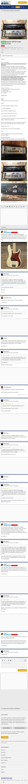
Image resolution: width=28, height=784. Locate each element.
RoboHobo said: (5, 447)
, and (9, 201)
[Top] (2, 782)
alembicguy (4, 47)
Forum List (3, 749)
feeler (22, 48)
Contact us (3, 762)
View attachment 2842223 (7, 287)
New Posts (3, 752)
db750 (18, 48)
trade (2, 50)
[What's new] (21, 7)
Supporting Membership (6, 757)
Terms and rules (10, 780)
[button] (2, 7)
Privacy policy (17, 780)
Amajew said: (5, 355)
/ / (10, 47)
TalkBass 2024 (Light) (7, 778)
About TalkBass (4, 760)
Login (2, 769)
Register (2, 772)
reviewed (6, 636)
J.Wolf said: (4, 277)
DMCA (25, 780)
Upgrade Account (22, 2)
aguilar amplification (5, 48)
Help (22, 780)
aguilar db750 (13, 48)
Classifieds (3, 755)
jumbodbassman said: (6, 311)
